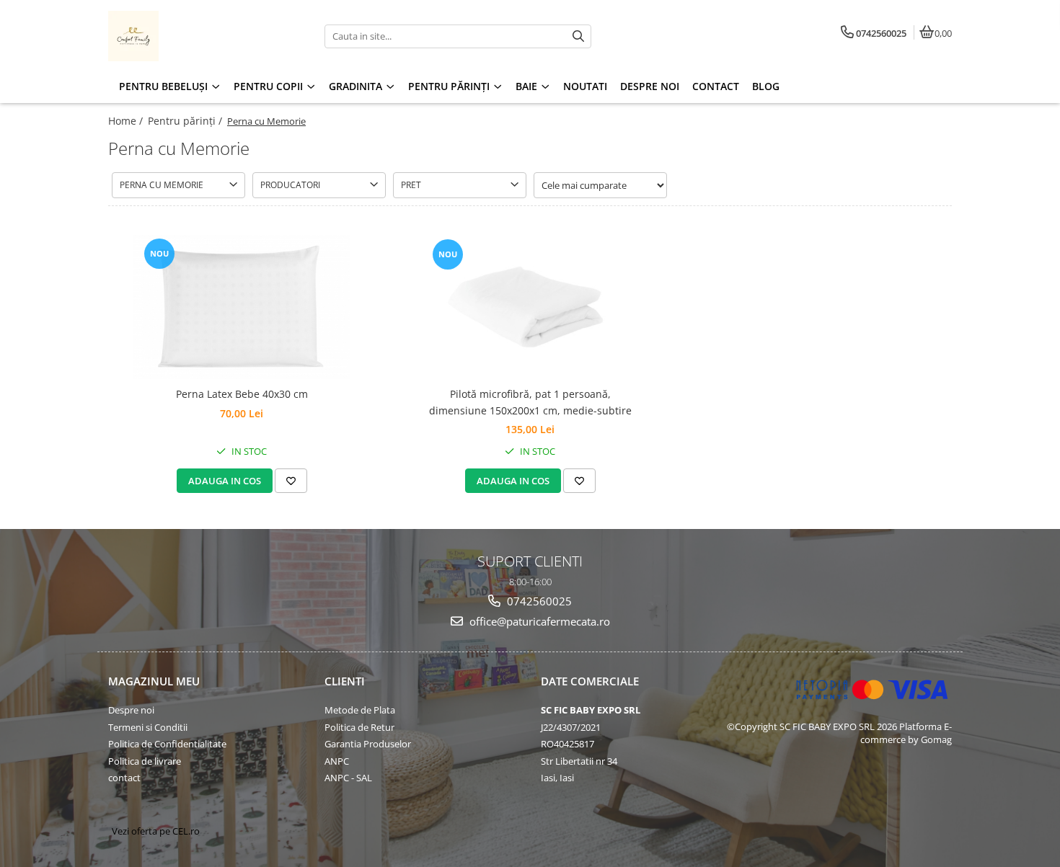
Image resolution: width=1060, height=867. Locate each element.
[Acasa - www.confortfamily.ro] (198, 36)
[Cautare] (578, 36)
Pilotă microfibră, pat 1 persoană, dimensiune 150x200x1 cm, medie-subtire (530, 402)
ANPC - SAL (348, 777)
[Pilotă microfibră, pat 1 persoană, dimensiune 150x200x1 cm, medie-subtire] (530, 307)
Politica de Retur (359, 727)
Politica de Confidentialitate (167, 743)
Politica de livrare (144, 761)
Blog (765, 86)
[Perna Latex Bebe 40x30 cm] (241, 307)
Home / (127, 121)
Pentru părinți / (186, 121)
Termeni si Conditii (147, 727)
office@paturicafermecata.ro (538, 621)
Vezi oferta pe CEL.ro (156, 830)
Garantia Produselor (367, 743)
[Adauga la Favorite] (291, 480)
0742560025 (538, 601)
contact (124, 777)
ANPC (336, 761)
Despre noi (131, 709)
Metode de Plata (359, 709)
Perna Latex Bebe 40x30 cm (242, 394)
